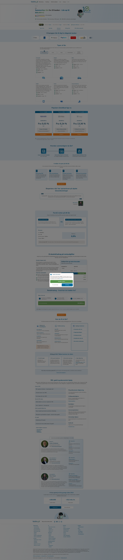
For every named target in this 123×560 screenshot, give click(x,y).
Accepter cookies (61, 281)
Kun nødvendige (55, 284)
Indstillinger (67, 284)
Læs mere (61, 278)
